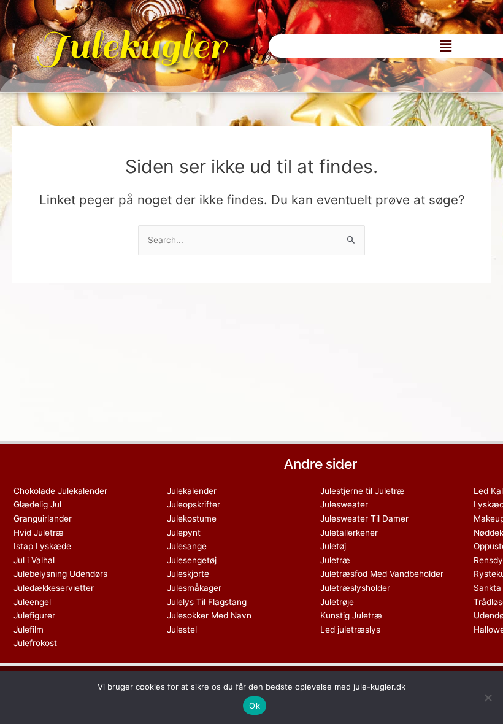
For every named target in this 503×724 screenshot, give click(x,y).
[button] (445, 45)
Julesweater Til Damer (364, 518)
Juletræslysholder (355, 588)
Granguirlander (42, 518)
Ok (254, 706)
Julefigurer (34, 615)
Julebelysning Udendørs (60, 574)
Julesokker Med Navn (209, 615)
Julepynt (184, 532)
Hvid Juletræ (38, 532)
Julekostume (192, 518)
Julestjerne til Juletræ (362, 491)
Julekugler (131, 46)
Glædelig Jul (37, 504)
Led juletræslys (350, 629)
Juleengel (32, 602)
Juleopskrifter (193, 504)
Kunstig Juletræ (351, 615)
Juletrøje (337, 602)
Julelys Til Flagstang (207, 602)
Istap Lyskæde (42, 546)
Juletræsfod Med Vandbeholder (381, 574)
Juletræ (335, 560)
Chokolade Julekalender (60, 491)
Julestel (182, 629)
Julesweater (344, 504)
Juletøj (333, 546)
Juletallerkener (349, 532)
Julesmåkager (194, 588)
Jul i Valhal (34, 560)
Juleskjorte (188, 574)
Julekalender (192, 491)
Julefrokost (35, 643)
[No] (488, 697)
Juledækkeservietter (53, 588)
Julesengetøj (192, 560)
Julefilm (28, 629)
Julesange (187, 546)
